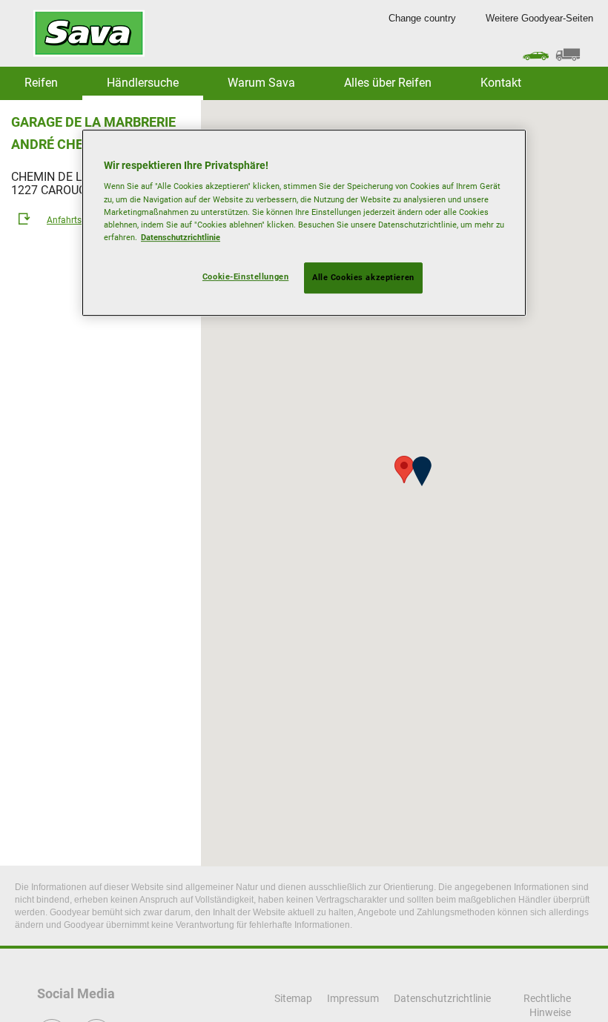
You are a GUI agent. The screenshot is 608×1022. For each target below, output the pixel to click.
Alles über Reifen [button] (388, 83)
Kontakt (500, 83)
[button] (421, 471)
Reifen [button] (41, 83)
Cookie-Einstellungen (245, 276)
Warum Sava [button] (261, 83)
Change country (422, 18)
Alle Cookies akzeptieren (363, 277)
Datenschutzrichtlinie (180, 237)
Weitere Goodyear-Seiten (539, 18)
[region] (304, 222)
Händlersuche (143, 83)
